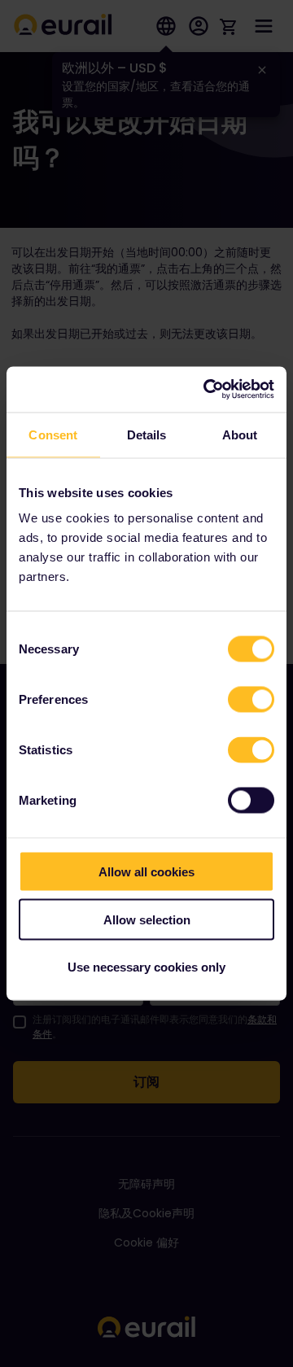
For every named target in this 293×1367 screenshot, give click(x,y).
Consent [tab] (52, 434)
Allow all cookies (146, 872)
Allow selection (146, 919)
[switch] (251, 700)
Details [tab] (147, 434)
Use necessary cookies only (146, 967)
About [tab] (240, 434)
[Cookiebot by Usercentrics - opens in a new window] (206, 389)
